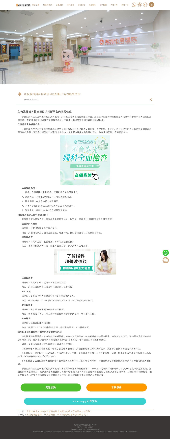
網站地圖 (74, 429)
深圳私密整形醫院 (97, 432)
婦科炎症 (70, 5)
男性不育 (114, 5)
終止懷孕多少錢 (86, 432)
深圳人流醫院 (107, 432)
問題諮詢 (51, 387)
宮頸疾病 (81, 5)
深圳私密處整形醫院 (131, 432)
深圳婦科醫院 (76, 432)
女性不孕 (125, 5)
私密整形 (92, 5)
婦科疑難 (103, 5)
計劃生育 (59, 5)
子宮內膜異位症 (32, 100)
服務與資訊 (47, 5)
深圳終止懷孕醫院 (66, 432)
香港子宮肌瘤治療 (45, 432)
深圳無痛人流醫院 (118, 432)
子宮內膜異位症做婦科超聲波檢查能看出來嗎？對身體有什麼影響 (58, 411)
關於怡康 (35, 5)
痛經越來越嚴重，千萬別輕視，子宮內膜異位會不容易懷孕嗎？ (57, 415)
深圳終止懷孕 (55, 432)
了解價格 (116, 387)
